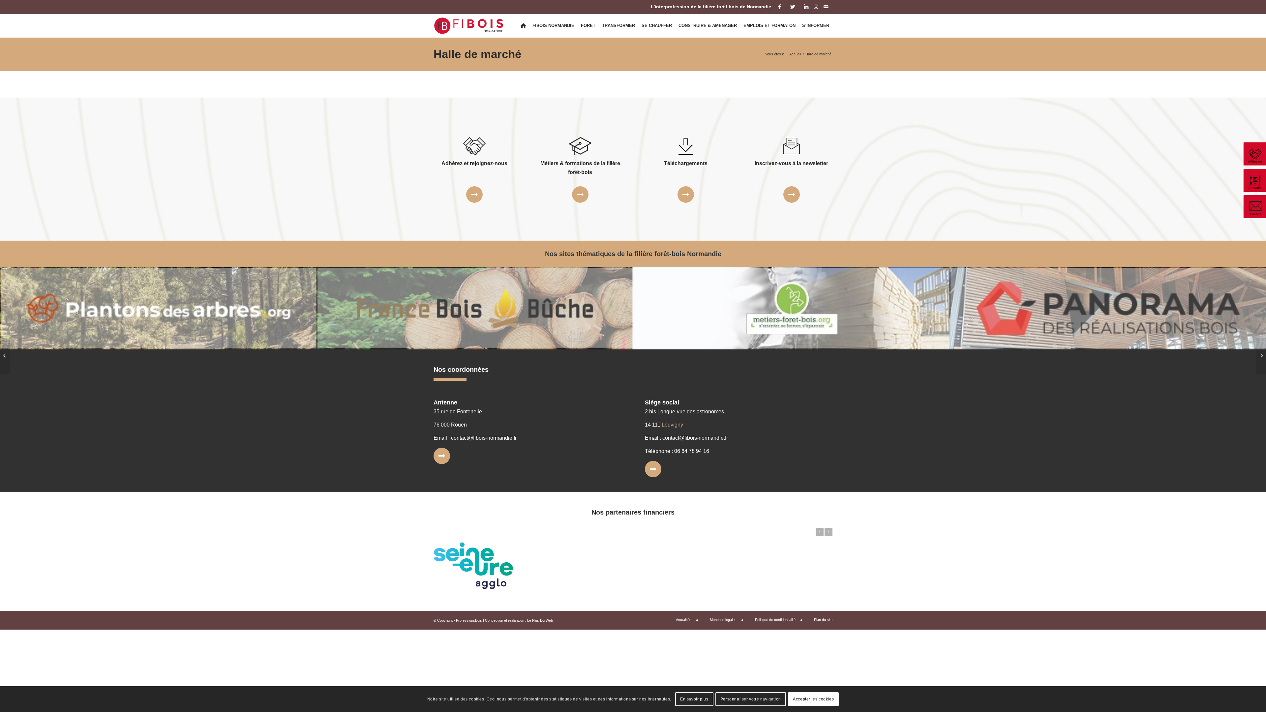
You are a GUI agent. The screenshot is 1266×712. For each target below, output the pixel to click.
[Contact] (1254, 206)
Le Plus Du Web (540, 620)
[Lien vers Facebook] (779, 7)
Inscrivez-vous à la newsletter (791, 163)
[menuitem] (523, 25)
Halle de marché (477, 53)
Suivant (828, 532)
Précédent (820, 532)
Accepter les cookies (813, 699)
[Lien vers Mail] (826, 7)
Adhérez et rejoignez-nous (474, 163)
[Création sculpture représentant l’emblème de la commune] (5, 356)
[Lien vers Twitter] (793, 7)
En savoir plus (694, 699)
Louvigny (672, 425)
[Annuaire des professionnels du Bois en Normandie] (1254, 180)
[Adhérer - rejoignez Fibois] (1254, 153)
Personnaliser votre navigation (750, 699)
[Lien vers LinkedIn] (806, 7)
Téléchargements (686, 163)
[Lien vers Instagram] (816, 7)
